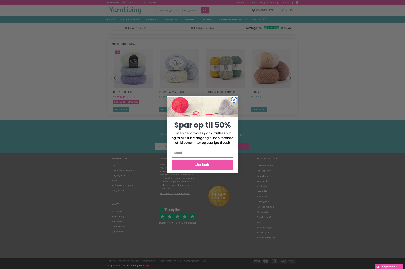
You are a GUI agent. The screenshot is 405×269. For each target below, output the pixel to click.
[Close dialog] (234, 100)
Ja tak (202, 165)
